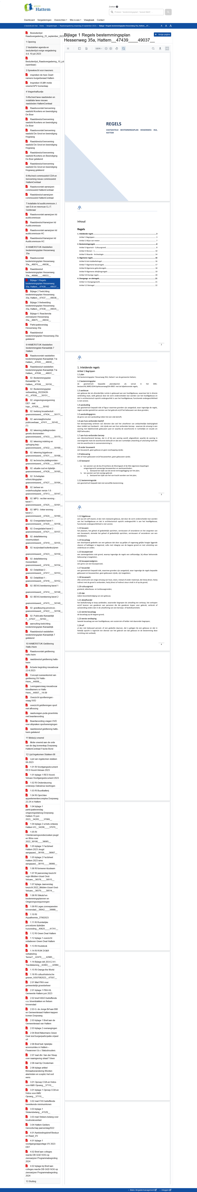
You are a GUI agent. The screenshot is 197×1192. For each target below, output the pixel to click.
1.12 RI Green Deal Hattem (43, 933)
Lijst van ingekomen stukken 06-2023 (41, 760)
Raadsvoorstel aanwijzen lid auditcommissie (41, 216)
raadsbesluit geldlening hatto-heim (42, 661)
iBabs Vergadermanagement (142, 1190)
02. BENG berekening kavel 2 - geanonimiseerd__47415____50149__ (43, 600)
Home (41, 26)
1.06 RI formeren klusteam (42, 868)
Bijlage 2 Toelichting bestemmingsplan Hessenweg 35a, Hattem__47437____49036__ (42, 294)
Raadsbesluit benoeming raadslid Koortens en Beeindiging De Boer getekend (41, 155)
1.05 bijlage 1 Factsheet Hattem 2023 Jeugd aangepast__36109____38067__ (41, 849)
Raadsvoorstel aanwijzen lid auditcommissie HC (41, 232)
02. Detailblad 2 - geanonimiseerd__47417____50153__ (43, 571)
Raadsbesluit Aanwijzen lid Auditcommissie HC (41, 240)
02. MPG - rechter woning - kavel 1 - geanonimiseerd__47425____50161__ (43, 501)
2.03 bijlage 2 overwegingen (43, 1028)
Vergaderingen (44, 20)
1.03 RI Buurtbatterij (39, 790)
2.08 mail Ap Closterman (41, 1063)
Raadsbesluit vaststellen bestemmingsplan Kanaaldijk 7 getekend (40, 634)
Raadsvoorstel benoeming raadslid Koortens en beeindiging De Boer (41, 111)
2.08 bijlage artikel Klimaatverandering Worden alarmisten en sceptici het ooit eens (40, 1073)
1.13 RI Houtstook (38, 946)
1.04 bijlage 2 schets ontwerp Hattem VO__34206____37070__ (42, 825)
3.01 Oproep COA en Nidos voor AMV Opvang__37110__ (41, 1083)
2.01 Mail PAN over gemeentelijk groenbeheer (38, 984)
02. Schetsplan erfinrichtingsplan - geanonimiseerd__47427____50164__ (43, 479)
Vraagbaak (89, 20)
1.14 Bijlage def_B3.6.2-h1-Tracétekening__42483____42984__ (43, 963)
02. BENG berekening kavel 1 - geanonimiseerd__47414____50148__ (43, 589)
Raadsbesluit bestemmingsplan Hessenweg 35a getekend (42, 336)
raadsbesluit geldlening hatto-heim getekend (42, 730)
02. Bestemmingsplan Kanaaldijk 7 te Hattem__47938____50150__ (40, 381)
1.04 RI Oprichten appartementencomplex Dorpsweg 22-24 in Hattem (42, 798)
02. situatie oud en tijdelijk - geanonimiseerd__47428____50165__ (43, 470)
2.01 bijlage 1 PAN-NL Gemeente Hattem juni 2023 (39, 992)
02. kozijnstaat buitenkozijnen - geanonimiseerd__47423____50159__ (43, 551)
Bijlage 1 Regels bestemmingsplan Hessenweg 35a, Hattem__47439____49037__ (42, 283)
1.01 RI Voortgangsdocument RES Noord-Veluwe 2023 (42, 768)
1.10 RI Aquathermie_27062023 (37, 916)
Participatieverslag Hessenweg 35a (37, 326)
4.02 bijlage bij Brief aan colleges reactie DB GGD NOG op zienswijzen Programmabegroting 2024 (42, 1171)
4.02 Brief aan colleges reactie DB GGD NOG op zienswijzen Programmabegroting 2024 (41, 1157)
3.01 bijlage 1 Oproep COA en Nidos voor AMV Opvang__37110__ (42, 1093)
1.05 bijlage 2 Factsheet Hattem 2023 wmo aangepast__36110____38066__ (41, 860)
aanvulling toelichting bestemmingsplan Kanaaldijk (39, 625)
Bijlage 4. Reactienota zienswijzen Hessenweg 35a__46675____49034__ (38, 316)
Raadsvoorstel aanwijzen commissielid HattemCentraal (40, 188)
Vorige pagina (164, 34)
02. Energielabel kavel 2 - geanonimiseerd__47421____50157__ (43, 530)
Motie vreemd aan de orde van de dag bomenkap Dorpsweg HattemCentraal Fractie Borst (41, 745)
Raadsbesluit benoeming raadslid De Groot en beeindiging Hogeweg (41, 144)
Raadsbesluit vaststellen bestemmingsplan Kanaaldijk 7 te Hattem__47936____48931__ (41, 370)
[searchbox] (136, 12)
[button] (168, 12)
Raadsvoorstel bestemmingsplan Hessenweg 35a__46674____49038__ (40, 261)
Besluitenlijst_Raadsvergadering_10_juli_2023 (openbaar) (43, 63)
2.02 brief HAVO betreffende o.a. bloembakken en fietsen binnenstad (41, 1001)
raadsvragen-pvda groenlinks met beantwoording (42, 715)
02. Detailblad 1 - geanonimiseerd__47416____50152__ (43, 579)
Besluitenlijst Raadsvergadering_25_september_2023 (43, 34)
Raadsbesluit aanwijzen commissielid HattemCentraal (40, 196)
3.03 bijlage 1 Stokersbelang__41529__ (38, 1110)
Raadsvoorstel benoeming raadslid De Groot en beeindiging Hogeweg (41, 133)
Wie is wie (75, 20)
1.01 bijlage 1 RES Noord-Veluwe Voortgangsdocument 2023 (42, 776)
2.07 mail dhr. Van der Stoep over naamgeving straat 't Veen (41, 1057)
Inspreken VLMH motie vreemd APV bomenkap (39, 84)
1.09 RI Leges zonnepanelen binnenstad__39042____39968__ (42, 908)
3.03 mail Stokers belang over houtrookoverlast (42, 1118)
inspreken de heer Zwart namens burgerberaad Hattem (40, 76)
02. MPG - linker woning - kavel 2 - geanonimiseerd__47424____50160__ (43, 512)
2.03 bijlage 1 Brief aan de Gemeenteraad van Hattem (40, 1022)
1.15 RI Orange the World (42, 970)
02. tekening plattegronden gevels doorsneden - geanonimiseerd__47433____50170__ (43, 433)
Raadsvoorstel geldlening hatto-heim (40, 653)
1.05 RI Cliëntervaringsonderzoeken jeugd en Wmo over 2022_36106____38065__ (42, 837)
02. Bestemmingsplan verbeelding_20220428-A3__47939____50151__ (38, 392)
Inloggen (165, 1190)
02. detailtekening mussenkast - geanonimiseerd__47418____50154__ (43, 562)
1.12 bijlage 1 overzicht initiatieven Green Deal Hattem (40, 939)
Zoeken (112, 7)
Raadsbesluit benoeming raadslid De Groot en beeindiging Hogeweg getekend (41, 167)
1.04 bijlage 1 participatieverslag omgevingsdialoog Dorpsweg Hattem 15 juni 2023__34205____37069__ (39, 812)
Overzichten (60, 20)
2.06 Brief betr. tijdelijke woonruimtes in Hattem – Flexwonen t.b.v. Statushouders (40, 1047)
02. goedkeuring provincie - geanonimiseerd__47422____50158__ (43, 609)
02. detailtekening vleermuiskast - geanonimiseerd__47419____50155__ (43, 539)
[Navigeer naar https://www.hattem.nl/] (37, 10)
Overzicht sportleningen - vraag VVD (40, 699)
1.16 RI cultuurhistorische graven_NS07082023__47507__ (41, 976)
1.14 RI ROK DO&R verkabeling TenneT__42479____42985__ (40, 954)
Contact (100, 20)
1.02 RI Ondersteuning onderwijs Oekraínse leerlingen (40, 784)
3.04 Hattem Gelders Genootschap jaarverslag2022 (40, 1126)
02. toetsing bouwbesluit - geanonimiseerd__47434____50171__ (43, 413)
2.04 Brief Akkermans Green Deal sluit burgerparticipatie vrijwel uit (42, 1036)
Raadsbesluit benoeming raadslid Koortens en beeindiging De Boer (41, 122)
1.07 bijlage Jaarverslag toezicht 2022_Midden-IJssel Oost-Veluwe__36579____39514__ (42, 887)
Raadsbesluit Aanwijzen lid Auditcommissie (41, 224)
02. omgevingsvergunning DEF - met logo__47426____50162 (40, 403)
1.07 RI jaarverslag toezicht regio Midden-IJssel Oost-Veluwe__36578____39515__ (41, 876)
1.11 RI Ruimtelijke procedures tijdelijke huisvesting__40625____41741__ (42, 925)
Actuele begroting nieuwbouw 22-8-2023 (42, 669)
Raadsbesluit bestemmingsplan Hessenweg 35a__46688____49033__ (40, 272)
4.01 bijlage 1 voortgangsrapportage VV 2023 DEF (40, 1143)
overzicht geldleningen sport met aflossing (41, 707)
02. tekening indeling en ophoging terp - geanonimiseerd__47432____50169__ (43, 444)
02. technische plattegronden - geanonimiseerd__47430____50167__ (43, 462)
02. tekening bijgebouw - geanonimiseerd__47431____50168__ (43, 454)
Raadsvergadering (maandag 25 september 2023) (78, 26)
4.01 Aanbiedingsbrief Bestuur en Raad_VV (42, 1134)
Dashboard (29, 20)
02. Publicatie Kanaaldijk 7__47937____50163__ (40, 617)
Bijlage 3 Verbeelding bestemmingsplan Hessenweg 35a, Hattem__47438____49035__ (42, 305)
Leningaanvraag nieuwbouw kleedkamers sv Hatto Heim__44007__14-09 (41, 689)
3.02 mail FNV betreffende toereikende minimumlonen (40, 1102)
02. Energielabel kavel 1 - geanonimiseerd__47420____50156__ (43, 522)
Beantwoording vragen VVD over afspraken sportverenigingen (41, 722)
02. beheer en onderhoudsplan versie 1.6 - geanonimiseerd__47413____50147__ (43, 490)
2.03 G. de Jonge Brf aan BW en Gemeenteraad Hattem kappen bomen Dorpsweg (42, 1012)
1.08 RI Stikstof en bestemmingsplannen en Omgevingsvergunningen (38, 898)
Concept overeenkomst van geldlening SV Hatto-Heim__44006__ (41, 678)
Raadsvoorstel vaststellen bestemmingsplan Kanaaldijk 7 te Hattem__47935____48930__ (41, 359)
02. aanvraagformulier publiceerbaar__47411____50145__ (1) (43, 422)
